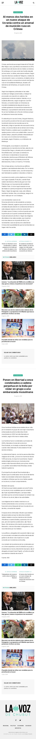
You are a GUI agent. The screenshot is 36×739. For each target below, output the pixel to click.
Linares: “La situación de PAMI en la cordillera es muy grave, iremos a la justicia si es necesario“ (18, 283)
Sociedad (28, 725)
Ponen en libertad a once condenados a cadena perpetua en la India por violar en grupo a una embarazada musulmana (9, 247)
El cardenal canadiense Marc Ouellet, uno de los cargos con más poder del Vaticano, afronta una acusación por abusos (26, 247)
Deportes (18, 728)
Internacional (18, 12)
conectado (22, 356)
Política (13, 725)
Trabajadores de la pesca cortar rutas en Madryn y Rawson (9, 576)
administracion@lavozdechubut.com (18, 732)
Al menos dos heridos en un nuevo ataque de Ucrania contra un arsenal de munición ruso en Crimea (26, 578)
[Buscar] (33, 3)
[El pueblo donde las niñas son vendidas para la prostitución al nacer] (18, 328)
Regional (6, 725)
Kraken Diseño (28, 734)
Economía (20, 725)
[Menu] (3, 3)
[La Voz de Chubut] (18, 2)
